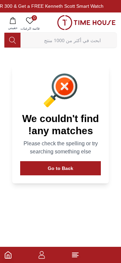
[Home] (8, 255)
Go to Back (60, 168)
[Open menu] (75, 255)
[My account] (42, 255)
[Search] (12, 40)
